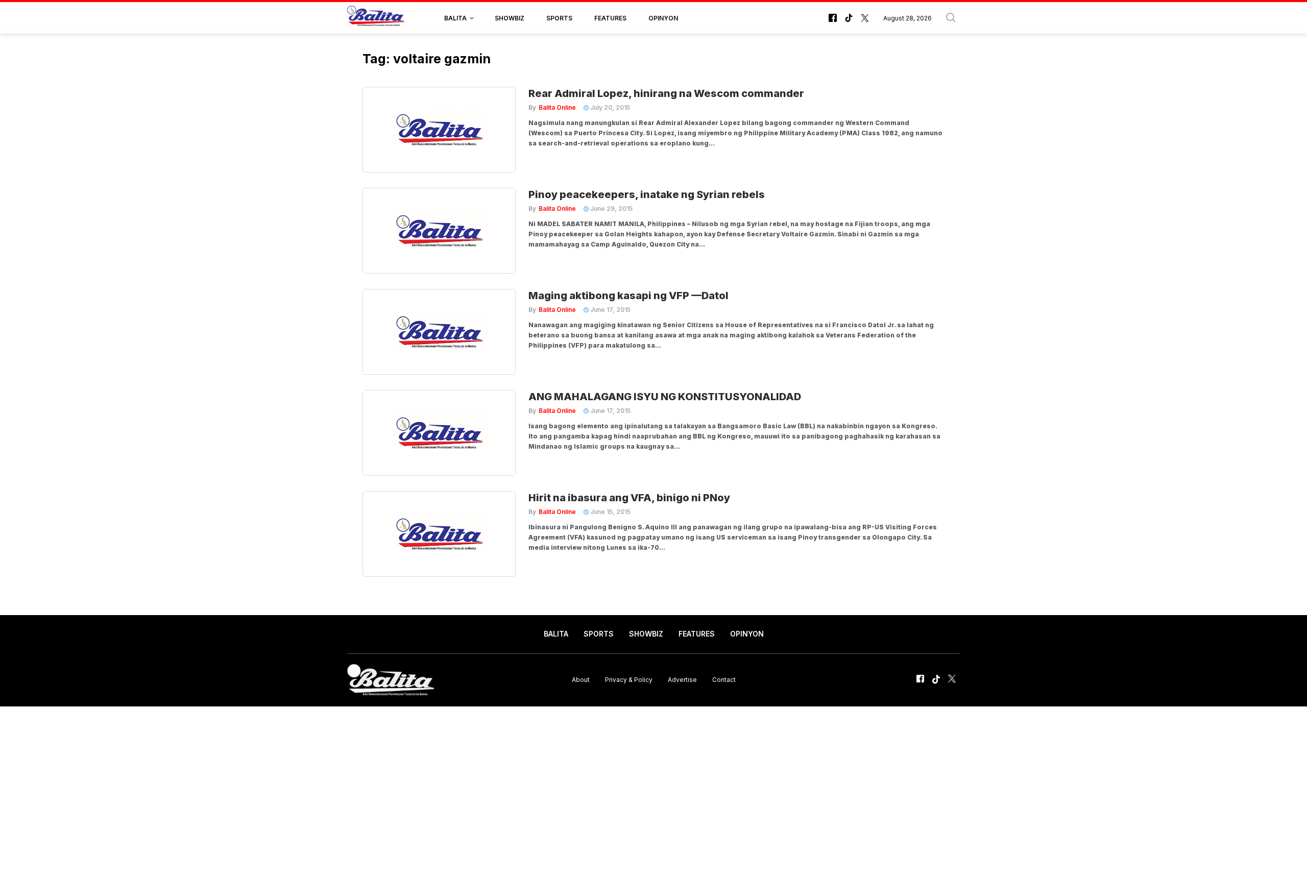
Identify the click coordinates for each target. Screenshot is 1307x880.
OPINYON (663, 18)
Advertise (682, 679)
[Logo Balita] (375, 18)
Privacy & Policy (628, 679)
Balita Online (557, 107)
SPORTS (559, 18)
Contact (724, 679)
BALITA (455, 18)
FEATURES (610, 18)
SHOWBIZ (509, 18)
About (581, 679)
